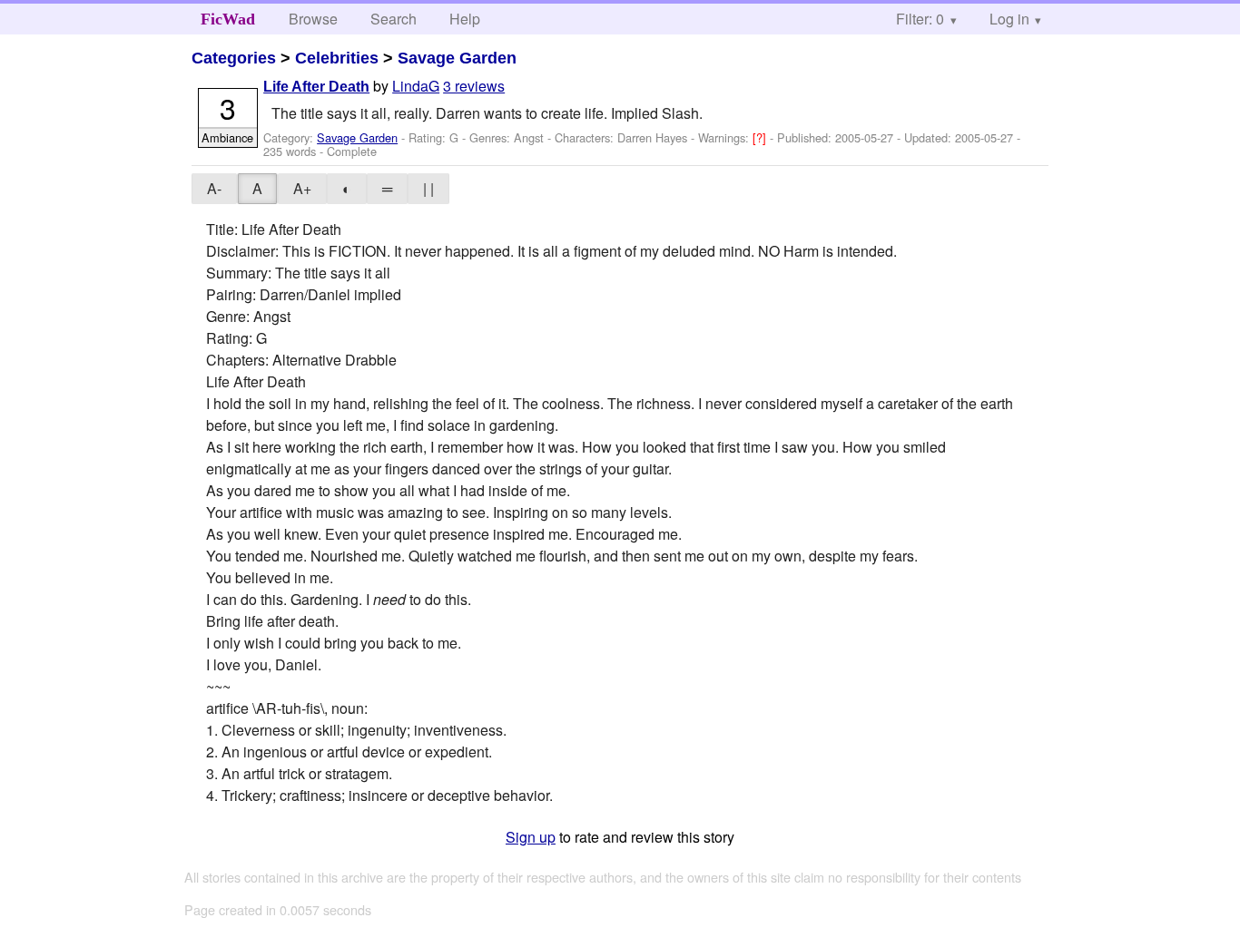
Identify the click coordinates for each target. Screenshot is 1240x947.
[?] (761, 137)
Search (393, 18)
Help (464, 18)
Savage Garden (457, 58)
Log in (1009, 18)
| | (428, 188)
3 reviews (474, 85)
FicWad (228, 19)
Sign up (531, 836)
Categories (234, 58)
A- (214, 188)
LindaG (415, 85)
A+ (302, 188)
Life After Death (316, 86)
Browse (313, 18)
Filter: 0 (920, 18)
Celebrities (337, 58)
